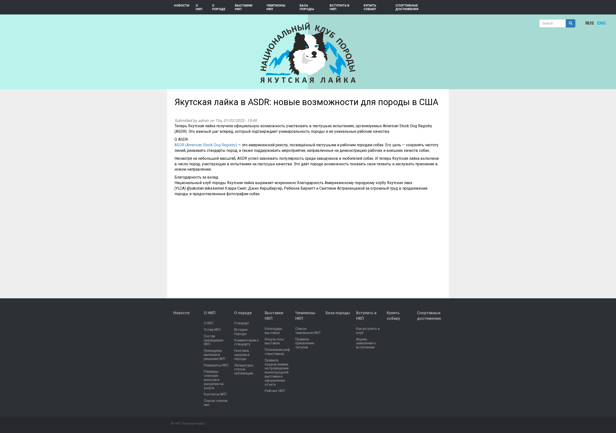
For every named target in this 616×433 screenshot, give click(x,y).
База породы (307, 7)
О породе (218, 7)
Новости (181, 5)
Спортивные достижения (406, 7)
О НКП (199, 7)
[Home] (308, 52)
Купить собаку (370, 7)
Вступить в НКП (339, 7)
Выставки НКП (243, 7)
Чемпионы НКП (275, 7)
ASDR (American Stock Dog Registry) (205, 145)
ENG (601, 23)
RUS (589, 23)
